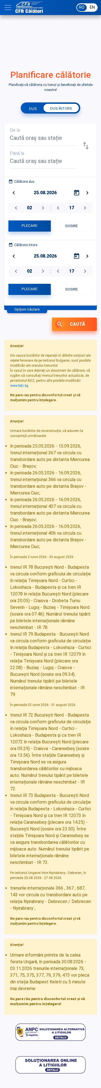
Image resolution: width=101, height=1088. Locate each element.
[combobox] (43, 140)
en (92, 7)
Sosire (71, 226)
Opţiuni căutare (27, 309)
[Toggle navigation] (7, 7)
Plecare (29, 226)
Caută (70, 324)
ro (81, 7)
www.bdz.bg (19, 386)
